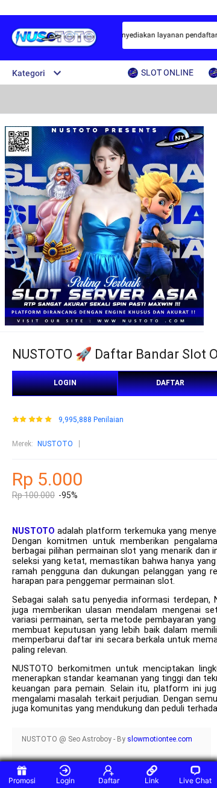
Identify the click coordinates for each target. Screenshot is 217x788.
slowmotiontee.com (159, 739)
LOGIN (65, 383)
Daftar (108, 780)
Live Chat (195, 780)
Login (65, 780)
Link (152, 780)
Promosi (22, 780)
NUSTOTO (55, 444)
